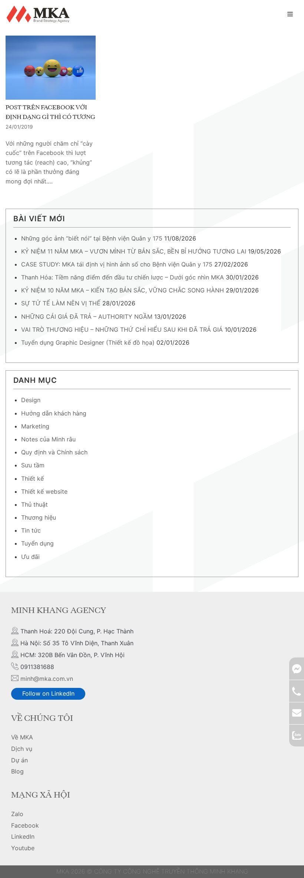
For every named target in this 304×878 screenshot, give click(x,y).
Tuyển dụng (37, 543)
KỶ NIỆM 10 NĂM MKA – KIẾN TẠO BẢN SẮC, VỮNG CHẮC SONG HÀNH (122, 290)
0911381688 (296, 691)
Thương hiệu (38, 517)
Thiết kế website (44, 491)
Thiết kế (32, 478)
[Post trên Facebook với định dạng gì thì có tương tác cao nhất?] (51, 68)
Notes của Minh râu (48, 439)
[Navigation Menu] (290, 14)
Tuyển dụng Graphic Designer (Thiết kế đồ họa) (88, 342)
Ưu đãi (30, 556)
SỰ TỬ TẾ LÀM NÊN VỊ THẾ (60, 303)
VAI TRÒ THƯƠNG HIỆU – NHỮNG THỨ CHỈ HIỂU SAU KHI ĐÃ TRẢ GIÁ (122, 329)
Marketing (35, 426)
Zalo (17, 814)
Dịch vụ (21, 748)
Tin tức (31, 530)
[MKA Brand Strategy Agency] (39, 14)
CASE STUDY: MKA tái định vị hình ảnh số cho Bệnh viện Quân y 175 (116, 264)
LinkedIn (22, 836)
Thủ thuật (34, 504)
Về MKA (22, 737)
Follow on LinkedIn (48, 693)
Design (30, 400)
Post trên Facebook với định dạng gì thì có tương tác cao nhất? (50, 117)
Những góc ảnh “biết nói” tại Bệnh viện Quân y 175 (91, 238)
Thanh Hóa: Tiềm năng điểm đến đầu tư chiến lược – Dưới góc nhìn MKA (122, 277)
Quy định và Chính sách (54, 452)
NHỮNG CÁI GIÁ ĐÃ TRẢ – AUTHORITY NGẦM (86, 316)
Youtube (22, 848)
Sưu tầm (32, 465)
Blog (17, 771)
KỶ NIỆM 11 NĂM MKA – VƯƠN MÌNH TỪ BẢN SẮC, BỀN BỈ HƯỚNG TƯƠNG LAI (133, 251)
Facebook (25, 825)
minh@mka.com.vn (46, 678)
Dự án (19, 760)
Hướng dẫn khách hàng (53, 413)
